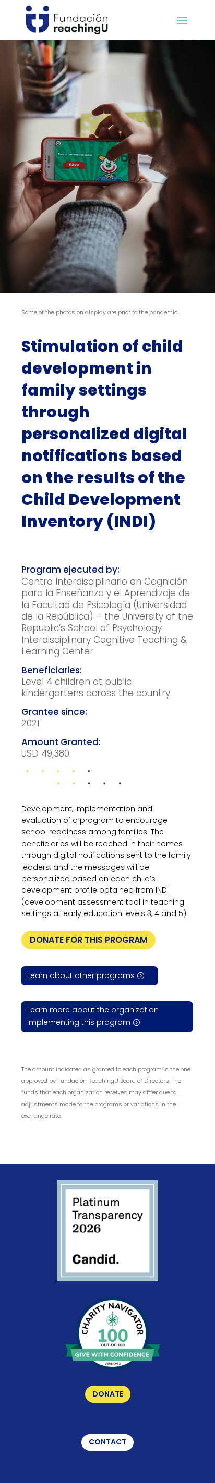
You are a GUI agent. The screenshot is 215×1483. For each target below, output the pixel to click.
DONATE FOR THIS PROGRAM (88, 940)
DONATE (107, 1394)
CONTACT (107, 1442)
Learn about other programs (81, 975)
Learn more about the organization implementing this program (93, 1016)
